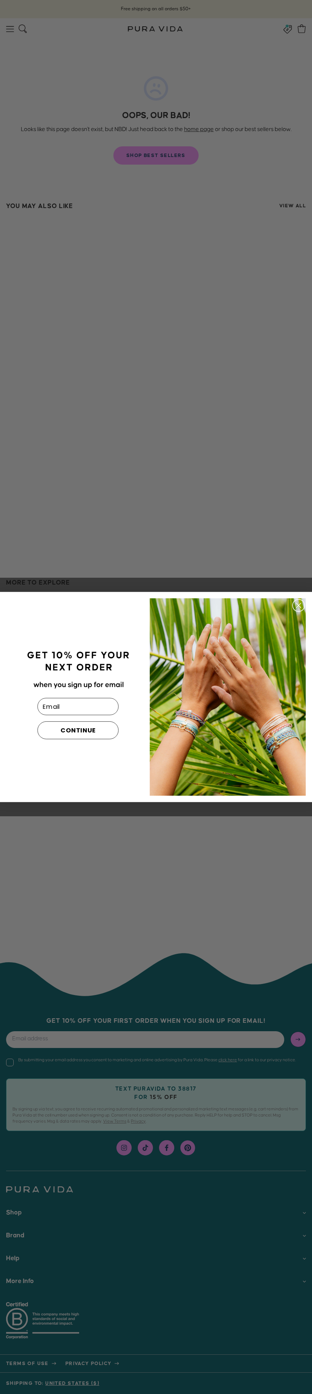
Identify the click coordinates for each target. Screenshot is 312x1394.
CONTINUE (78, 730)
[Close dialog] (298, 605)
